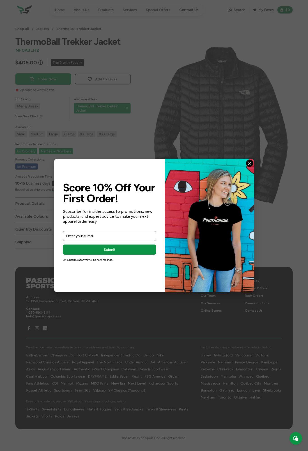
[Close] (249, 163)
